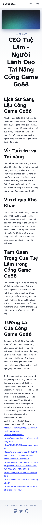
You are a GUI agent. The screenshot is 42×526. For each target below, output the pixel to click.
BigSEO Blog (9, 4)
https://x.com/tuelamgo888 (20, 455)
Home (29, 3)
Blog (37, 3)
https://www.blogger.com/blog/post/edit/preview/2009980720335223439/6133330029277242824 (21, 465)
